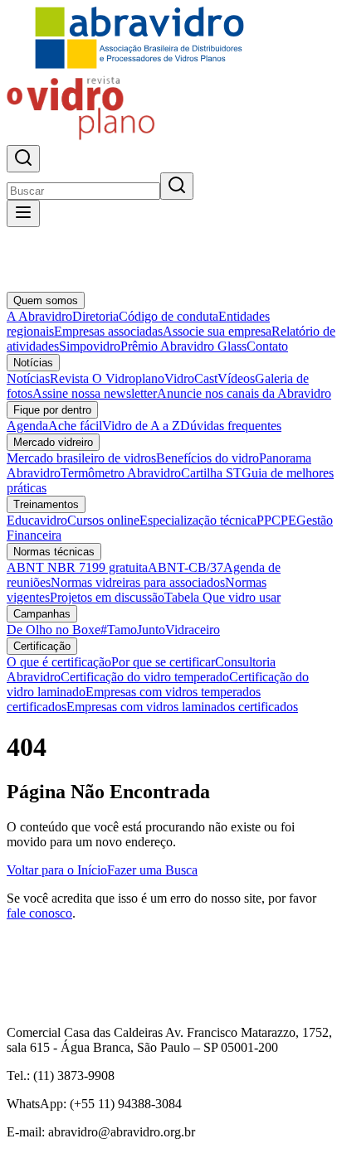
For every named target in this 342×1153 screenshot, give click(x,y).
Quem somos (45, 300)
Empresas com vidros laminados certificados (182, 707)
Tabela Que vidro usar (222, 597)
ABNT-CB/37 (185, 567)
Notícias (33, 362)
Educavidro (37, 520)
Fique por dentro (52, 410)
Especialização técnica (197, 520)
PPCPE (276, 520)
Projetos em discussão (107, 597)
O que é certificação (59, 662)
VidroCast (190, 378)
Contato (267, 346)
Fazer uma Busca (152, 870)
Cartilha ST (211, 473)
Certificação (42, 646)
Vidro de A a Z (141, 426)
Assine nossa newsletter (94, 393)
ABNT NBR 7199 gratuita (77, 567)
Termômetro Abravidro (121, 473)
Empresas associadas (108, 331)
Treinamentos (46, 504)
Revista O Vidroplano (107, 378)
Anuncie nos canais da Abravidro (244, 393)
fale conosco (39, 913)
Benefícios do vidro (207, 458)
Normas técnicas (54, 551)
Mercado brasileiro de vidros (81, 458)
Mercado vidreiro (53, 442)
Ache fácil (75, 426)
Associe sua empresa (217, 331)
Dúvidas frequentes (230, 426)
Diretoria (95, 316)
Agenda (27, 426)
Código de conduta (168, 316)
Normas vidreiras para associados (138, 582)
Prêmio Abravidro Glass (183, 346)
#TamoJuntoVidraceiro (160, 630)
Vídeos (236, 378)
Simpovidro (89, 346)
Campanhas (42, 614)
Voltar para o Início (57, 870)
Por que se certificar (163, 662)
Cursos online (103, 520)
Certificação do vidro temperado (145, 677)
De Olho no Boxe (53, 630)
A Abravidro (39, 316)
